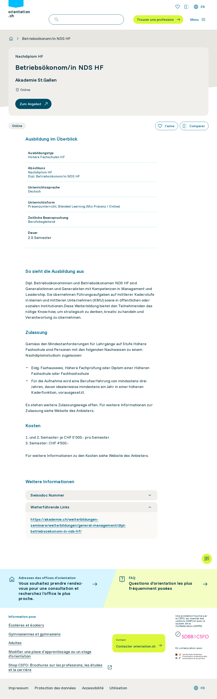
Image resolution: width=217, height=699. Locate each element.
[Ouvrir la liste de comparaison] (186, 7)
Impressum (18, 688)
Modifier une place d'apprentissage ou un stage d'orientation (49, 654)
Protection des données (55, 688)
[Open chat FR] (207, 559)
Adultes (15, 642)
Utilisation (118, 688)
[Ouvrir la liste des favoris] (177, 7)
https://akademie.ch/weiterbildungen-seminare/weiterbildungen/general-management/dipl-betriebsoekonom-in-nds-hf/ (78, 525)
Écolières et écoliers (26, 625)
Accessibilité (93, 688)
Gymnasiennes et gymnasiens (34, 634)
